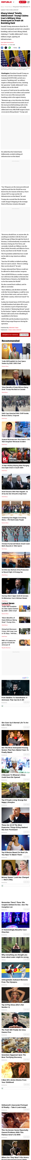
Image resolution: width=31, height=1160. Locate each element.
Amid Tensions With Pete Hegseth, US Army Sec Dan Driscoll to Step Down (15, 493)
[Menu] (28, 2)
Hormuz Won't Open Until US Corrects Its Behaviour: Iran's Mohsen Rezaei (15, 597)
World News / (9, 6)
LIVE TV (23, 2)
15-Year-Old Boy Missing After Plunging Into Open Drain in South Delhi (15, 466)
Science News (5, 366)
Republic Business (6, 647)
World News (4, 44)
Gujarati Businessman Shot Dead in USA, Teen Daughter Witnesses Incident (16, 440)
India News (4, 418)
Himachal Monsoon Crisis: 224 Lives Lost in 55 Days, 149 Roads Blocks (10, 632)
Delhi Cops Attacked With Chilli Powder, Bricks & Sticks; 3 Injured (15, 414)
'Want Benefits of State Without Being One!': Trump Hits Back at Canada (15, 388)
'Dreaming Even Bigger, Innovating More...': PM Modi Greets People (14, 519)
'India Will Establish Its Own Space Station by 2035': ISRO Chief (14, 362)
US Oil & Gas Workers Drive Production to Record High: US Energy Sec (15, 571)
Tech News (4, 548)
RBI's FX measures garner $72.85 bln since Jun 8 (9, 642)
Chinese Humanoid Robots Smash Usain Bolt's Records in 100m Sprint (16, 545)
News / (3, 6)
